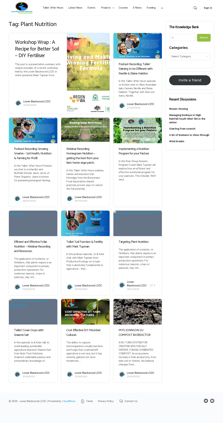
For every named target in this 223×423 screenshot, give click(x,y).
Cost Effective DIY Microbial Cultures (83, 332)
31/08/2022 (28, 376)
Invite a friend (190, 80)
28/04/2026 (29, 200)
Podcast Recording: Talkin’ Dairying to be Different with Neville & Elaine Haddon (136, 69)
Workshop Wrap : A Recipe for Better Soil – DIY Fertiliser (37, 49)
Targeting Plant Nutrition (134, 242)
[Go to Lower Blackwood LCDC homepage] (22, 7)
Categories (178, 48)
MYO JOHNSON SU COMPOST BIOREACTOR (135, 332)
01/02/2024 (81, 289)
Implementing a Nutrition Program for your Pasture (134, 151)
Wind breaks (176, 141)
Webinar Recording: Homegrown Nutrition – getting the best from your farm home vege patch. (82, 155)
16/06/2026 (29, 105)
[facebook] (212, 401)
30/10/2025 (81, 200)
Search (204, 37)
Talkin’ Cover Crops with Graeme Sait (29, 332)
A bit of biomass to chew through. (189, 135)
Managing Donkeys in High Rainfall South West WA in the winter (187, 119)
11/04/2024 (28, 289)
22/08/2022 (133, 376)
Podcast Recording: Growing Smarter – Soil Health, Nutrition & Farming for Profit (32, 153)
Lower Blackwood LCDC (37, 101)
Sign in (208, 7)
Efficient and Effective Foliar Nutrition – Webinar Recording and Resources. (32, 246)
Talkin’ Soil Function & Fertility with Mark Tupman (84, 244)
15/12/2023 (133, 289)
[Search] (195, 8)
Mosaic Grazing (178, 108)
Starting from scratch (182, 128)
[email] (206, 401)
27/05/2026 (133, 107)
